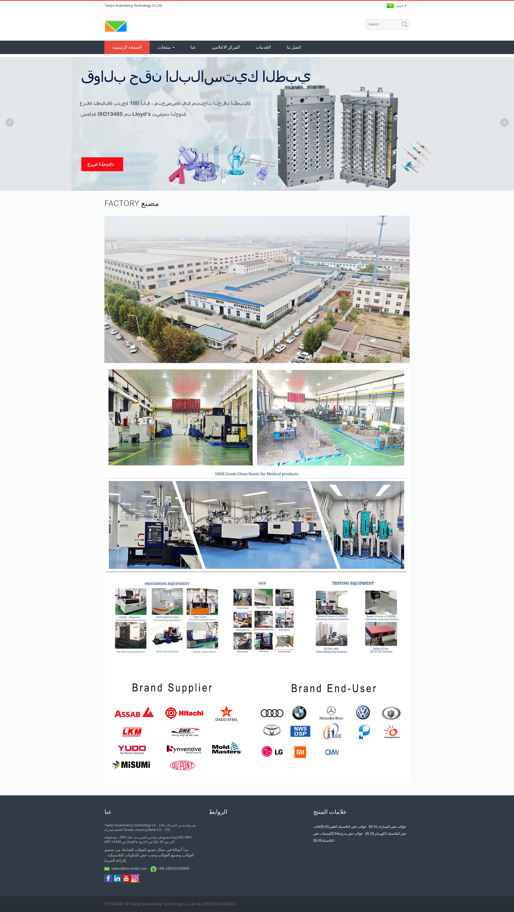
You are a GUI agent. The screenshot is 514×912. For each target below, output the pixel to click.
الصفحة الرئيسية (127, 47)
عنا (193, 47)
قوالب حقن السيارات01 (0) (387, 827)
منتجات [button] (165, 47)
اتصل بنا (294, 47)
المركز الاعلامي (226, 47)
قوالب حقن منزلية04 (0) (346, 833)
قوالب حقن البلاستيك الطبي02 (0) (343, 827)
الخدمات (263, 47)
